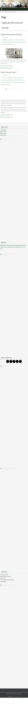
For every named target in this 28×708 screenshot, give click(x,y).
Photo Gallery (3, 132)
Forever (15, 39)
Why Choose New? (9, 71)
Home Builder (17, 41)
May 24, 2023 (5, 37)
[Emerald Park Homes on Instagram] (10, 358)
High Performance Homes (11, 34)
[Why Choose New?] (14, 91)
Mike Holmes (17, 78)
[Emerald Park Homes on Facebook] (7, 358)
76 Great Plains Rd (4, 572)
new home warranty (5, 80)
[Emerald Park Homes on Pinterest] (14, 358)
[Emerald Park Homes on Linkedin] (20, 358)
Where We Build (3, 129)
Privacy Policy (3, 578)
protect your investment (15, 80)
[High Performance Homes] (14, 52)
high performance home (18, 76)
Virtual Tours (3, 130)
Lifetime (22, 41)
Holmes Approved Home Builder (7, 78)
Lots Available (3, 127)
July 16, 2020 (5, 74)
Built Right (4, 39)
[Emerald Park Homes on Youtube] (17, 358)
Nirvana (13, 693)
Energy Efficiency (10, 39)
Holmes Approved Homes (9, 41)
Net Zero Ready (6, 43)
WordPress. (18, 693)
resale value (22, 80)
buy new (4, 76)
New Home (12, 43)
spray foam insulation (5, 82)
